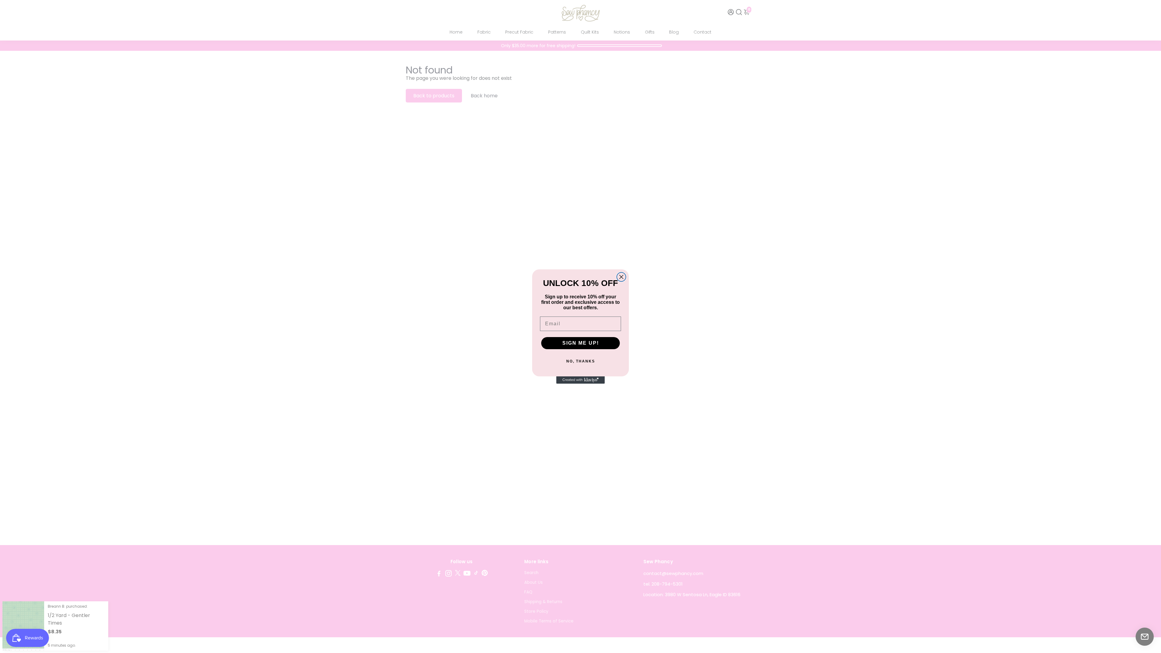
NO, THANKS (580, 361)
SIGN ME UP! (580, 343)
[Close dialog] (621, 276)
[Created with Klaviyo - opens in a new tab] (580, 380)
